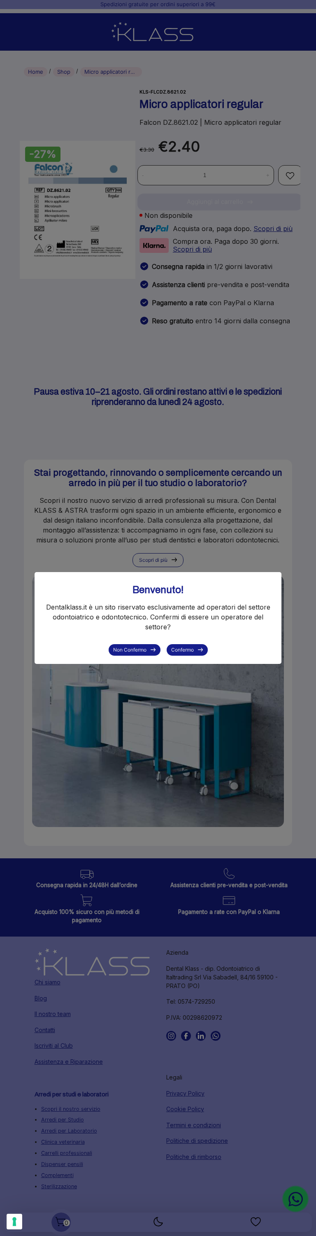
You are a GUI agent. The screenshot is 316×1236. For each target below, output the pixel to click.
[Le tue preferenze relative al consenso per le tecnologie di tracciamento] (14, 1221)
